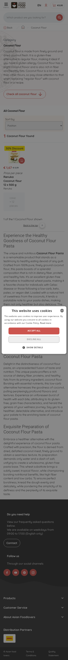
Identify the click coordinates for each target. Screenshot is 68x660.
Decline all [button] (34, 339)
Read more (45, 323)
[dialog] (34, 330)
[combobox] (62, 310)
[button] (34, 347)
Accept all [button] (34, 330)
